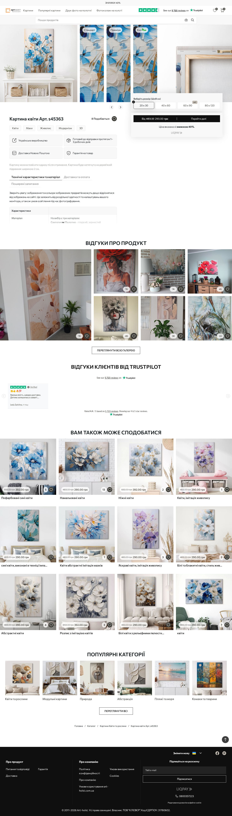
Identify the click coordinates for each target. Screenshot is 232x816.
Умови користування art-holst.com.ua (93, 788)
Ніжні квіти (126, 498)
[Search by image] (186, 20)
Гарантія (43, 769)
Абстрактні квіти (12, 633)
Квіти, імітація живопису (193, 498)
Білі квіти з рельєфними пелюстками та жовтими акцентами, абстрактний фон (142, 633)
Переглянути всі (116, 710)
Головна (78, 726)
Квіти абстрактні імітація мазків (81, 565)
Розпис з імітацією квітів (76, 633)
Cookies (114, 775)
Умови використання (122, 769)
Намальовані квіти (72, 498)
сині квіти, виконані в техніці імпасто (24, 565)
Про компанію (87, 779)
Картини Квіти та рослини (113, 726)
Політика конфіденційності (89, 771)
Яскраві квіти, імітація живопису (140, 565)
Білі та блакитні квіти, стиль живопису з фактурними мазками (200, 565)
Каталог (91, 726)
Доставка (11, 775)
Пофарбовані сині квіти (17, 498)
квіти (180, 633)
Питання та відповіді (18, 769)
